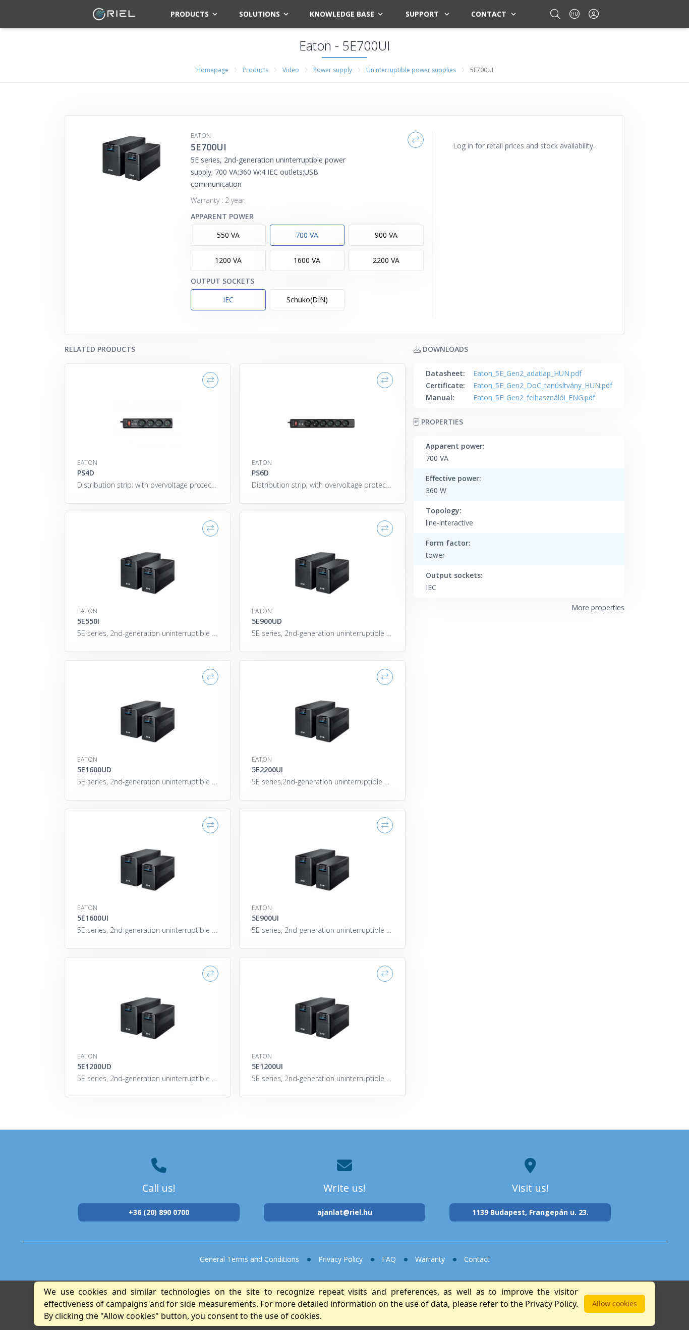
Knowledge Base (342, 14)
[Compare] (416, 140)
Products (189, 14)
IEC (228, 299)
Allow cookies (614, 1303)
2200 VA (386, 260)
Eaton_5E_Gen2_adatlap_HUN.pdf (527, 373)
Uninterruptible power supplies (411, 70)
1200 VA (228, 260)
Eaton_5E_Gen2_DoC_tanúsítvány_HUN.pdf (542, 385)
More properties (597, 607)
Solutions (259, 14)
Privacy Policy (340, 1259)
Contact (488, 14)
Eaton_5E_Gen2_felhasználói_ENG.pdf (534, 397)
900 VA (386, 235)
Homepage (212, 70)
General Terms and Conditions (249, 1259)
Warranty (430, 1259)
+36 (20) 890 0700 (159, 1212)
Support (422, 14)
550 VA (228, 235)
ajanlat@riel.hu (344, 1212)
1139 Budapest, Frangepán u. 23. (530, 1212)
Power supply (332, 70)
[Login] (594, 14)
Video (290, 70)
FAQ (389, 1259)
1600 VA (307, 260)
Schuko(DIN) (307, 299)
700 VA (307, 235)
